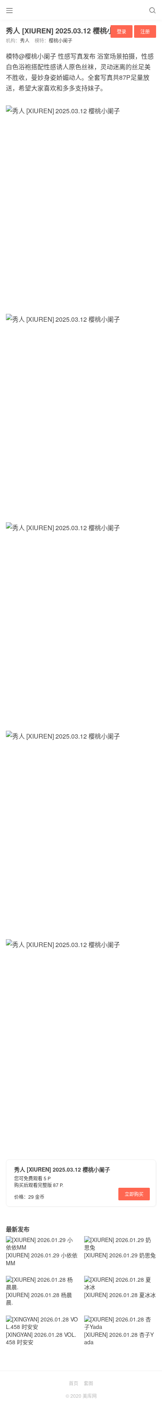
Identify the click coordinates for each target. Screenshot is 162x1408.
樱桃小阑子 (60, 40)
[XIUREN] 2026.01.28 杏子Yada (119, 1338)
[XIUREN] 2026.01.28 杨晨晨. (39, 1299)
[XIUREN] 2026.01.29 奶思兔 (120, 1255)
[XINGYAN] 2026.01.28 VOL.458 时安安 (41, 1338)
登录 (121, 31)
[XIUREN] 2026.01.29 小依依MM (41, 1259)
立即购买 (134, 1194)
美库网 (90, 1395)
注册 (145, 31)
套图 (88, 1383)
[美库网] (81, 10)
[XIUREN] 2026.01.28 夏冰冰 (120, 1295)
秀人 (24, 40)
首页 (73, 1383)
